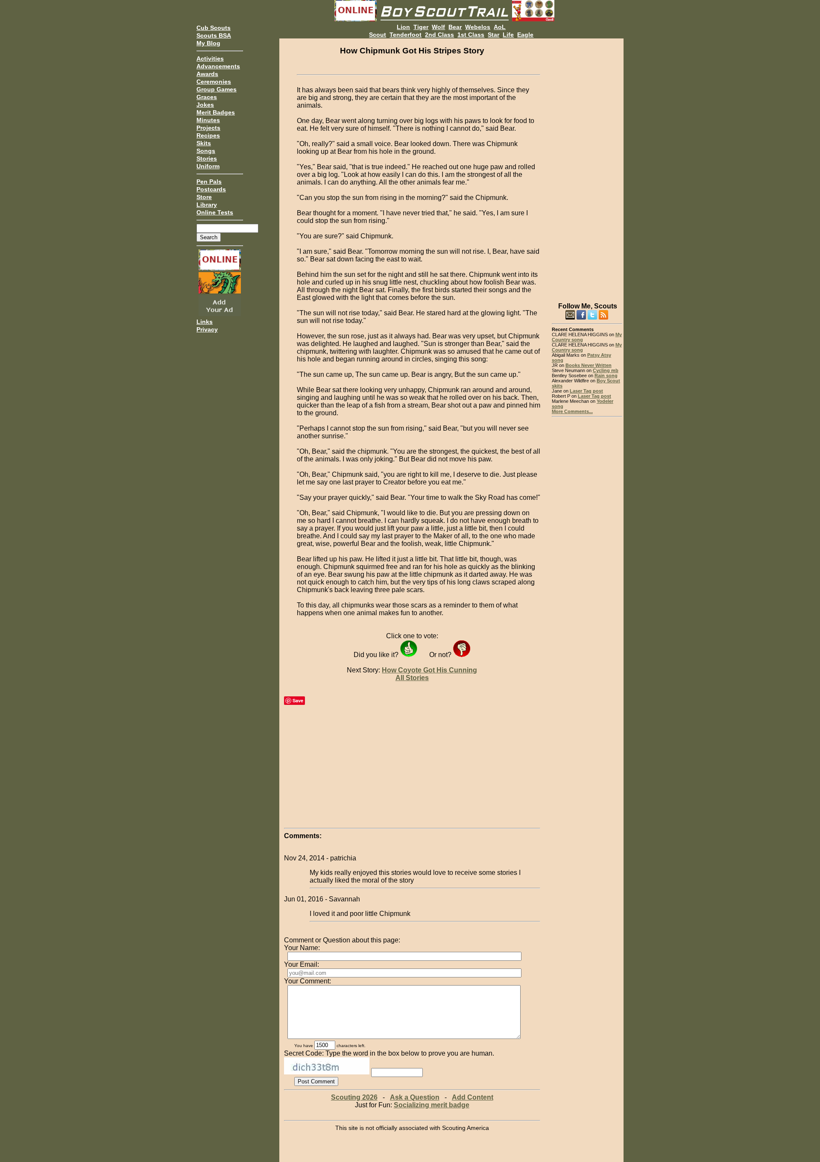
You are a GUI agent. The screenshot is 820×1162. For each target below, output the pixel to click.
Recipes (208, 135)
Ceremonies (213, 81)
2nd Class (439, 34)
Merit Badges (215, 112)
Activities (210, 58)
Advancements (218, 66)
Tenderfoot (406, 34)
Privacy (207, 329)
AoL (500, 26)
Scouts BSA (213, 35)
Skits (203, 143)
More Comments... (572, 411)
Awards (207, 73)
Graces (206, 97)
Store (204, 197)
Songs (205, 150)
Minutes (208, 120)
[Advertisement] (587, 166)
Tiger (420, 26)
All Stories (412, 677)
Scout (377, 34)
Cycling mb (605, 370)
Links (204, 321)
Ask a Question (414, 1097)
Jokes (205, 104)
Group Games (216, 89)
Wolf (438, 26)
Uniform (208, 166)
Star (493, 34)
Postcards (211, 189)
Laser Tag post (586, 390)
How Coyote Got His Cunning (429, 670)
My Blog (208, 43)
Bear (455, 26)
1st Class (470, 34)
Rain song (606, 375)
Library (206, 204)
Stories (206, 158)
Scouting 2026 (354, 1097)
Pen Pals (209, 181)
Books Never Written (588, 365)
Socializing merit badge (431, 1105)
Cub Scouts (213, 27)
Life (508, 34)
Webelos (477, 26)
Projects (208, 127)
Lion (403, 26)
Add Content (472, 1097)
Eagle (525, 34)
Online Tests (214, 212)
